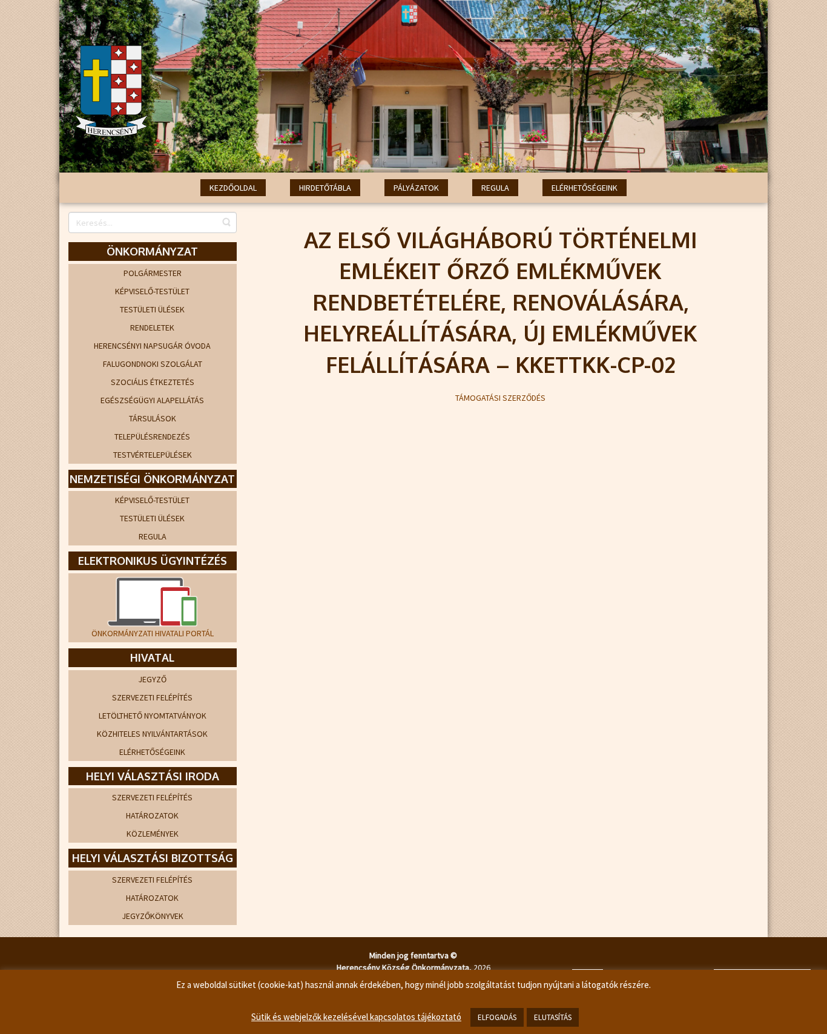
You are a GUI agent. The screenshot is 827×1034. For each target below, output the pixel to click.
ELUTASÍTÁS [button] (553, 1017)
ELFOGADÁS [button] (497, 1017)
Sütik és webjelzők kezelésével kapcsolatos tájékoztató (356, 1016)
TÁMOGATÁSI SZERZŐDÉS (500, 397)
